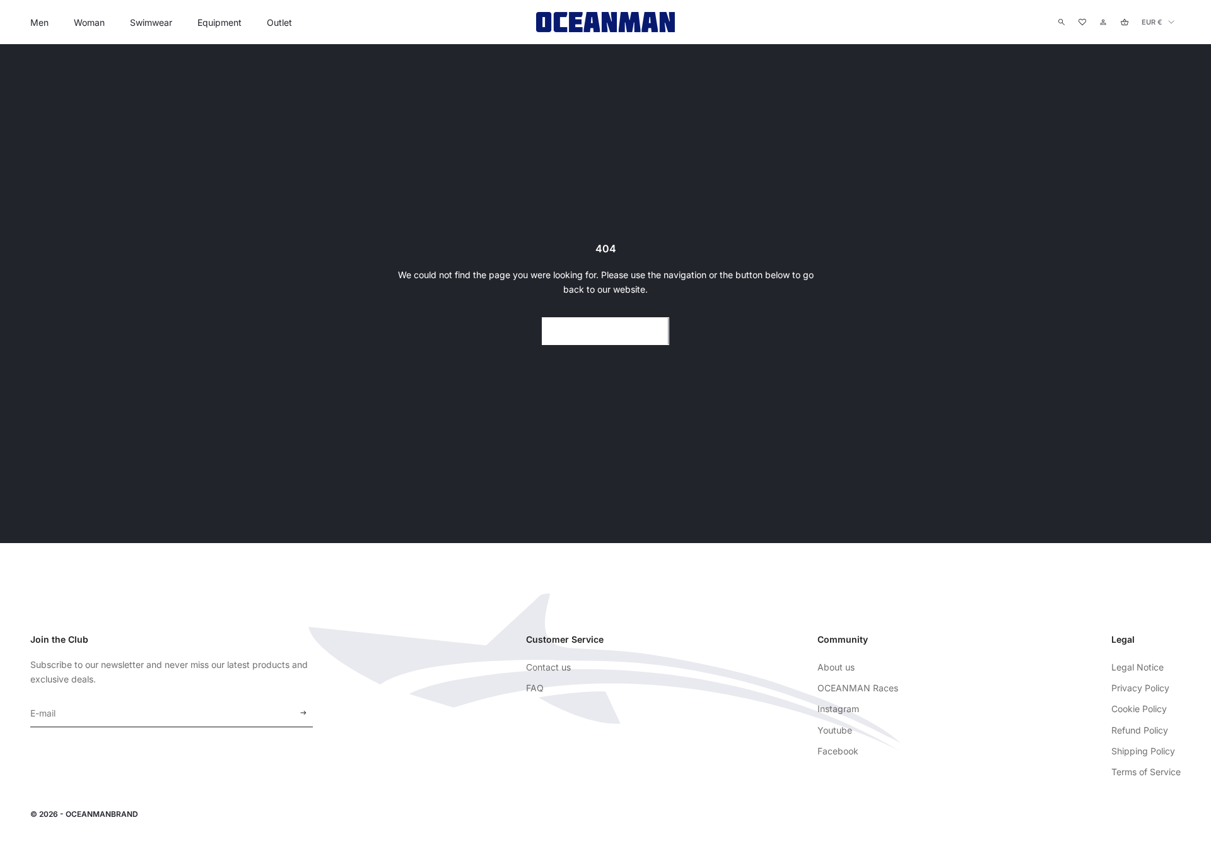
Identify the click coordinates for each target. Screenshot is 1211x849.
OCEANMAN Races (857, 687)
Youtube (834, 730)
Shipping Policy (1143, 751)
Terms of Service (1146, 771)
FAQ (535, 687)
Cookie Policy (1139, 708)
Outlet (279, 22)
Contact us (548, 667)
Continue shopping (605, 330)
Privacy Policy (1140, 687)
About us (836, 667)
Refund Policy (1139, 730)
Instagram (838, 708)
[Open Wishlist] (1082, 22)
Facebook (837, 751)
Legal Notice (1137, 667)
